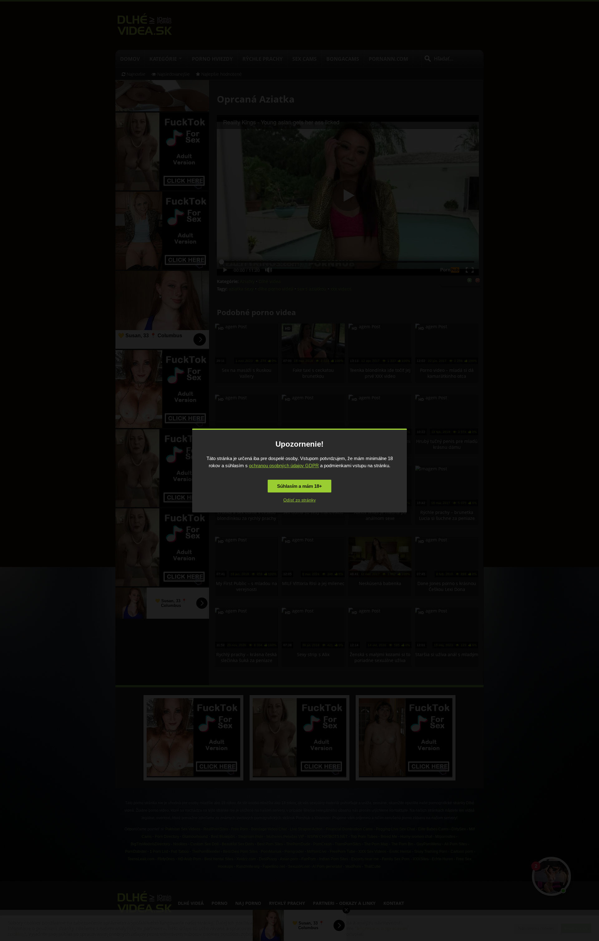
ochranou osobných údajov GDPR (284, 465)
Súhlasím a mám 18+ (299, 486)
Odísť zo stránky (299, 499)
